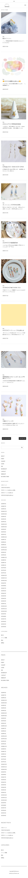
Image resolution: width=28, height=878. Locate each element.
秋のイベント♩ (7, 38)
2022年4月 (3, 529)
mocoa (17, 871)
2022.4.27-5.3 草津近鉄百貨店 (12, 124)
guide (2, 463)
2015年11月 (4, 608)
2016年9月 (3, 583)
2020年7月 (3, 539)
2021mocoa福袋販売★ (10, 243)
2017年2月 (3, 570)
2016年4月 (3, 595)
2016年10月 (4, 580)
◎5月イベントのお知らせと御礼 (8, 490)
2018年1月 (3, 565)
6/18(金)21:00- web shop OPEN (13, 167)
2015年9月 (3, 613)
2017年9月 (3, 567)
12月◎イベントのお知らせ (7, 492)
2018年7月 (3, 562)
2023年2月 (3, 521)
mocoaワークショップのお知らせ (13, 330)
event (2, 458)
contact (3, 471)
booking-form (5, 476)
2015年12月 (4, 606)
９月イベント (4, 485)
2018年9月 (3, 560)
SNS (2, 466)
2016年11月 (4, 578)
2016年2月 (3, 601)
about (3, 456)
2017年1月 (3, 572)
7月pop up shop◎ (5, 487)
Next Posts (22, 438)
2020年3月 (3, 544)
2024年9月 (3, 503)
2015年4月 (3, 626)
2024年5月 (3, 508)
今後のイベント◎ (8, 421)
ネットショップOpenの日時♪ (12, 205)
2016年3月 (3, 598)
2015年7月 (3, 619)
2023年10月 (4, 514)
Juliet (10, 873)
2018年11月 (4, 557)
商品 (2, 640)
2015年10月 (4, 611)
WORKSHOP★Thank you (12, 287)
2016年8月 (3, 585)
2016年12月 (4, 575)
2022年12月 (4, 524)
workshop (4, 469)
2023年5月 (3, 516)
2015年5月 (3, 624)
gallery (3, 461)
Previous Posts (7, 438)
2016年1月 (3, 603)
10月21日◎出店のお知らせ (7, 495)
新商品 (2, 642)
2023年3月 (3, 519)
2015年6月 (3, 621)
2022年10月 (4, 526)
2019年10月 (4, 549)
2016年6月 (3, 590)
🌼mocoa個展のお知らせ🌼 (12, 81)
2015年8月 (3, 616)
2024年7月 (3, 506)
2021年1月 (3, 534)
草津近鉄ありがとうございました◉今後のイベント (14, 377)
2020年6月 (3, 542)
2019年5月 (3, 552)
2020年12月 (4, 537)
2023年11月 (4, 511)
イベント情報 (4, 637)
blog (3, 36)
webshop (3, 474)
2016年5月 (3, 593)
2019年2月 (3, 555)
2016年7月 (3, 588)
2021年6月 (3, 531)
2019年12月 (4, 547)
